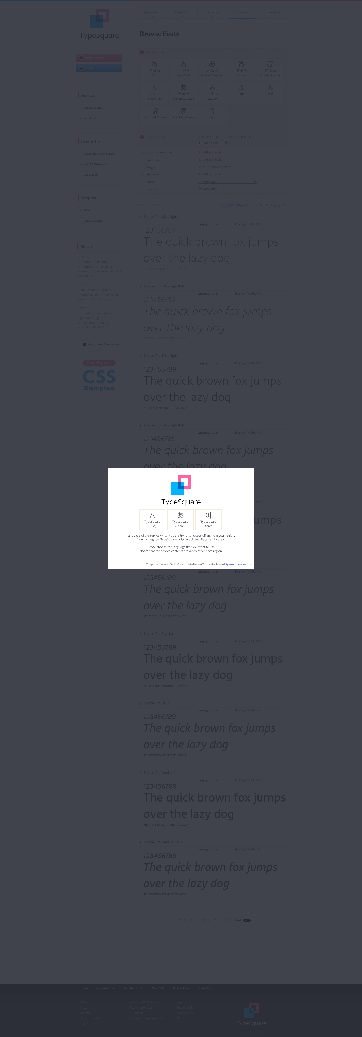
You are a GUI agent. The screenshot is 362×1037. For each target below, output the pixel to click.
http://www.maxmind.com (238, 564)
